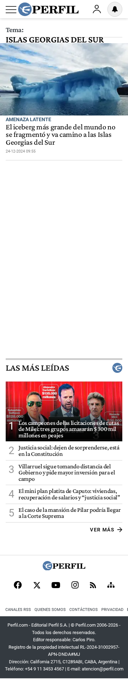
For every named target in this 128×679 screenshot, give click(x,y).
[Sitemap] (110, 585)
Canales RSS (18, 609)
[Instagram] (75, 585)
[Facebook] (18, 585)
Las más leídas (37, 368)
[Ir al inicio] (48, 9)
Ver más (102, 530)
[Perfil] (64, 568)
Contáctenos (83, 609)
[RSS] (93, 586)
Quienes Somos (50, 609)
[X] (36, 585)
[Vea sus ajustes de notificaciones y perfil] (115, 9)
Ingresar (97, 9)
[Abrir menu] (11, 10)
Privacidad (112, 609)
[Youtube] (56, 586)
